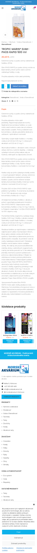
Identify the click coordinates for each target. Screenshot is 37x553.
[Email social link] (12, 101)
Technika (6, 417)
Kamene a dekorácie (10, 407)
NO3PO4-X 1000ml (27, 335)
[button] (34, 504)
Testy (5, 420)
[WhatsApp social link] (15, 101)
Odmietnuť (18, 538)
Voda (5, 479)
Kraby (5, 448)
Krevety (6, 451)
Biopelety (6, 482)
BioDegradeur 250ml (10, 335)
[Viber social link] (17, 101)
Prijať (18, 532)
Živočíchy (6, 423)
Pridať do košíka (19, 86)
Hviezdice (6, 441)
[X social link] (9, 101)
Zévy (5, 461)
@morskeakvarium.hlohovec (13, 392)
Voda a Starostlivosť (24, 42)
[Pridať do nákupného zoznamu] (14, 316)
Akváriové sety (8, 430)
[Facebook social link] (7, 101)
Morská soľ (7, 410)
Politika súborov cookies (7, 549)
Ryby (5, 455)
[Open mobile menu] (3, 8)
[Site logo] (18, 8)
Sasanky (6, 458)
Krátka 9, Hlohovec (10, 383)
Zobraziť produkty (11, 397)
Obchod (12, 42)
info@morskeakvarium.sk (12, 389)
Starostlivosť (6, 44)
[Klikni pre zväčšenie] (5, 35)
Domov (4, 42)
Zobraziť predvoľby (18, 543)
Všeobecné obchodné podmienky (24, 549)
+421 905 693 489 (10, 386)
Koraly (5, 427)
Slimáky (6, 465)
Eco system (7, 476)
